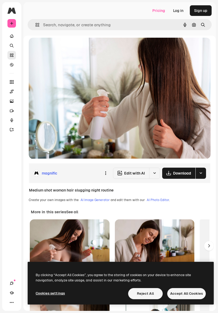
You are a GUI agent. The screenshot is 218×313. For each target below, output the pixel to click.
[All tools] (11, 82)
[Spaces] (11, 91)
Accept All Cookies (186, 293)
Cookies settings (50, 293)
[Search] (11, 45)
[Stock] (11, 55)
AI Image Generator (95, 200)
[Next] (209, 245)
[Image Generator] (11, 101)
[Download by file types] (200, 173)
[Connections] (11, 283)
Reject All (145, 293)
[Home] (11, 36)
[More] (11, 302)
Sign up (200, 10)
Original (62, 47)
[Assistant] (11, 129)
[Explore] (11, 64)
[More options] (105, 173)
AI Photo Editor (158, 200)
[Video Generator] (11, 110)
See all (72, 212)
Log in (178, 10)
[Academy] (11, 293)
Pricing (158, 10)
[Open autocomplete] (35, 25)
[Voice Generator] (11, 120)
